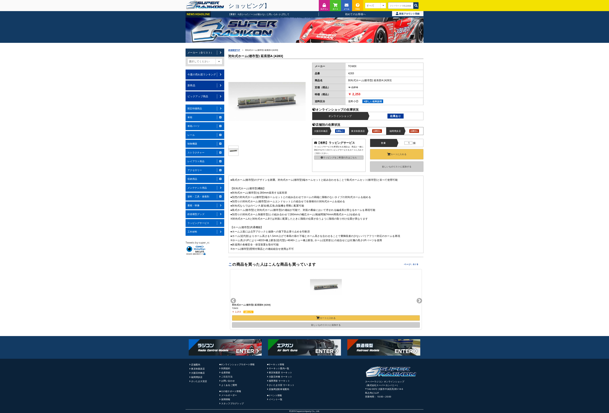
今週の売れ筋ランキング (201, 74)
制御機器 (192, 143)
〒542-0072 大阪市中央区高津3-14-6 (384, 388)
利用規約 (225, 368)
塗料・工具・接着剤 (198, 196)
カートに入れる (398, 154)
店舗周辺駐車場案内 (279, 389)
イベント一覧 (275, 399)
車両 (189, 117)
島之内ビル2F (372, 392)
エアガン (276, 15)
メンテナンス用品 (197, 187)
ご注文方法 (226, 376)
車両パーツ (193, 126)
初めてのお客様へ (355, 14)
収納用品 (192, 178)
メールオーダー (229, 395)
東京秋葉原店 (198, 368)
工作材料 (192, 231)
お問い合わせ (228, 380)
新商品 (191, 85)
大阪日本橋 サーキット (280, 376)
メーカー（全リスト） (200, 52)
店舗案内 (195, 364)
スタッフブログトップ (232, 403)
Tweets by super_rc (198, 242)
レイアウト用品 (195, 161)
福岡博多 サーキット (279, 380)
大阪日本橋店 (198, 372)
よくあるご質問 (229, 385)
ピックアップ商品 (197, 96)
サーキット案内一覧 (279, 368)
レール (191, 134)
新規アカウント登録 (409, 13)
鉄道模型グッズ (195, 214)
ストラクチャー (195, 152)
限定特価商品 (194, 108)
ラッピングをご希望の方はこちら (340, 157)
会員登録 (225, 372)
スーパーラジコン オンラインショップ (384, 381)
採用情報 (225, 399)
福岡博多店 (196, 377)
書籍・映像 (193, 205)
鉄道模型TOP (234, 50)
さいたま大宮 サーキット (281, 385)
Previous (233, 301)
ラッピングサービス (198, 223)
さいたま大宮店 (199, 381)
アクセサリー (194, 170)
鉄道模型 (305, 15)
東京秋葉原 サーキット (280, 372)
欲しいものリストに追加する (397, 166)
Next (419, 301)
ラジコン (246, 15)
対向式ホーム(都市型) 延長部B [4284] (251, 304)
